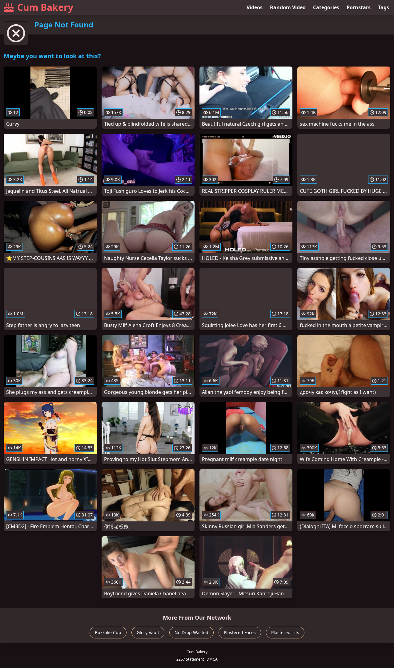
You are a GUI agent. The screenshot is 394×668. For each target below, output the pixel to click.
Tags (383, 7)
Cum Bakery (45, 7)
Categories (326, 7)
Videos (255, 7)
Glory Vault (148, 632)
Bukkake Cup (108, 632)
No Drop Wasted (191, 632)
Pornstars (359, 7)
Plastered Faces (240, 632)
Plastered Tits (285, 632)
